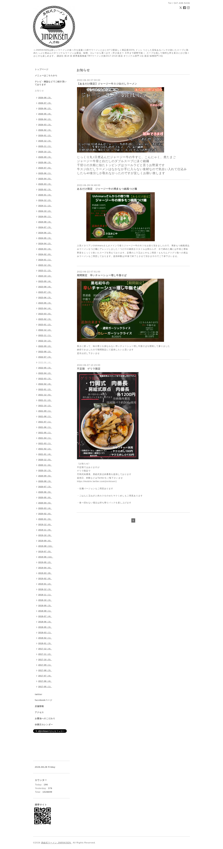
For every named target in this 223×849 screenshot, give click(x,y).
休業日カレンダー (44, 724)
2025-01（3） (45, 195)
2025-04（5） (45, 179)
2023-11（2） (45, 270)
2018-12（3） (45, 589)
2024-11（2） (45, 206)
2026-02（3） (45, 130)
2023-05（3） (45, 303)
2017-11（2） (45, 654)
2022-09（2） (45, 346)
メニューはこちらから (46, 75)
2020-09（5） (45, 476)
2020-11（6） (45, 465)
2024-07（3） (45, 227)
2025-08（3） (45, 162)
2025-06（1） (45, 173)
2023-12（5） (45, 265)
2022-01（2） (45, 389)
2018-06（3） (45, 622)
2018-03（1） (45, 632)
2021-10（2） (45, 406)
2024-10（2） (45, 211)
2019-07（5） (45, 551)
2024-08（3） (45, 222)
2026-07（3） (45, 103)
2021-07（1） (45, 422)
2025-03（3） (45, 184)
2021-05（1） (45, 433)
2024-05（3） (45, 238)
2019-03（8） (45, 573)
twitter (38, 694)
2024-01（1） (45, 260)
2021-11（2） (45, 400)
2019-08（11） (45, 546)
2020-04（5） (45, 503)
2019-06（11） (45, 557)
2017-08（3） (45, 670)
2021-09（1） (45, 411)
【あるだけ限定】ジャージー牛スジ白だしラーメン (107, 83)
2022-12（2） (45, 330)
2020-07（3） (45, 487)
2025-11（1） (45, 146)
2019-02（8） (45, 578)
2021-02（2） (45, 449)
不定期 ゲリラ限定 (89, 368)
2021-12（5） (45, 395)
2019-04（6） (45, 568)
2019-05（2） (45, 562)
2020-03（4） (45, 508)
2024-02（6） (45, 254)
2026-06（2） (45, 108)
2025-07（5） (45, 168)
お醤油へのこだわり (45, 718)
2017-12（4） (45, 649)
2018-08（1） (45, 611)
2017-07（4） (45, 676)
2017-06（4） (45, 681)
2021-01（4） (45, 454)
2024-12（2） (45, 200)
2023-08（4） (45, 287)
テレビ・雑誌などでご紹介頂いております (51, 83)
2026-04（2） (45, 119)
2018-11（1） (45, 595)
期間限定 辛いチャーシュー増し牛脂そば (102, 275)
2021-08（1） (45, 416)
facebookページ (43, 700)
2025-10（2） (45, 152)
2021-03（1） (45, 443)
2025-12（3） (45, 141)
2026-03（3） (45, 125)
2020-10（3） (45, 470)
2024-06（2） (45, 233)
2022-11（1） (45, 335)
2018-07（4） (45, 616)
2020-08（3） (45, 481)
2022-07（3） (45, 357)
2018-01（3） (45, 643)
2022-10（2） (45, 341)
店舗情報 (39, 706)
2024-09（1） (45, 216)
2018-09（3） (45, 605)
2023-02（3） (45, 319)
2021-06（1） (45, 427)
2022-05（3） (45, 368)
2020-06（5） (45, 492)
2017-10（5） (45, 659)
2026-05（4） (45, 114)
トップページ (41, 69)
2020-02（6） (45, 514)
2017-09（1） (45, 665)
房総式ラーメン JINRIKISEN (56, 843)
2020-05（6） (45, 497)
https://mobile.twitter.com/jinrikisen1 (97, 481)
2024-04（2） (45, 243)
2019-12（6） (45, 524)
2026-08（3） (45, 98)
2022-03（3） (45, 379)
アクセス (39, 712)
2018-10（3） (45, 600)
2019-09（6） (45, 541)
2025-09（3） (45, 157)
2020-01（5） (45, 519)
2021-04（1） (45, 438)
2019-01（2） (45, 584)
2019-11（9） (45, 530)
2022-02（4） (45, 384)
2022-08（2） (45, 352)
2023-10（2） (45, 276)
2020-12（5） (45, 460)
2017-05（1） (45, 687)
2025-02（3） (45, 189)
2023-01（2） (45, 324)
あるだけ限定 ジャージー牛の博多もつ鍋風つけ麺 (107, 188)
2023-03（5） (45, 314)
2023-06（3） (45, 297)
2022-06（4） (45, 362)
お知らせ (39, 90)
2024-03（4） (45, 249)
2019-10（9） (45, 535)
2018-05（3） (45, 627)
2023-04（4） (45, 308)
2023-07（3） (45, 292)
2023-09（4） (45, 281)
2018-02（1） (45, 638)
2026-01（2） (45, 135)
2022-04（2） (45, 373)
